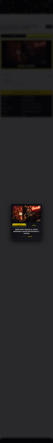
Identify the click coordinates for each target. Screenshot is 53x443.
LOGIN (34, 225)
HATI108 (30, 236)
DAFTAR (19, 225)
